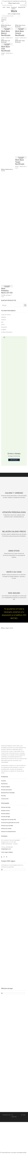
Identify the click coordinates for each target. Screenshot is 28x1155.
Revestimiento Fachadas (8, 792)
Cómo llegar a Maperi (7, 852)
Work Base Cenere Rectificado (19, 33)
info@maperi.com (6, 849)
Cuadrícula (3, 19)
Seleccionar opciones (7, 29)
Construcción (5, 798)
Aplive (3, 324)
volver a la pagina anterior (14, 13)
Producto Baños (5, 786)
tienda (8, 7)
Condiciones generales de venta (10, 822)
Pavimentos (14, 7)
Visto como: (4, 18)
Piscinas (3, 795)
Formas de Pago (5, 816)
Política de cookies (6, 828)
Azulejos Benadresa (6, 332)
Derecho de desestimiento (8, 831)
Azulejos (3, 780)
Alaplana (3, 317)
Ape (2, 322)
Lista (2, 21)
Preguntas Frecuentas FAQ (8, 819)
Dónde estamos (5, 813)
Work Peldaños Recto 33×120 (7, 290)
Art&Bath (3, 329)
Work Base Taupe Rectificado (19, 162)
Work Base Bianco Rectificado (5, 33)
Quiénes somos (5, 810)
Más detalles (14, 459)
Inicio (4, 7)
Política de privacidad (7, 825)
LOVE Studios (17, 1115)
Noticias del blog (5, 807)
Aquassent (4, 327)
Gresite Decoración (6, 789)
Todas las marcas (6, 314)
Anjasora (3, 319)
